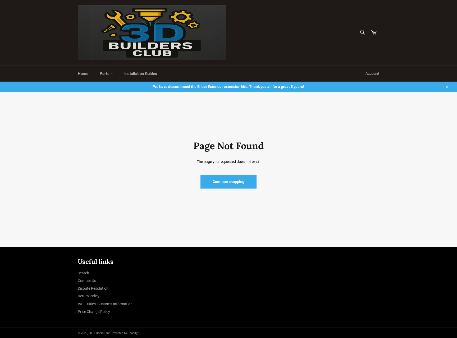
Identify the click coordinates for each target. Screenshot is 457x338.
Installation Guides (140, 73)
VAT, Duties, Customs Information (105, 304)
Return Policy (88, 296)
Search (83, 273)
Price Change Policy (94, 311)
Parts (105, 73)
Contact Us (87, 281)
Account (372, 73)
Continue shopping (228, 182)
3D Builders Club (99, 333)
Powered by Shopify (125, 333)
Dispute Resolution (93, 288)
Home (83, 73)
